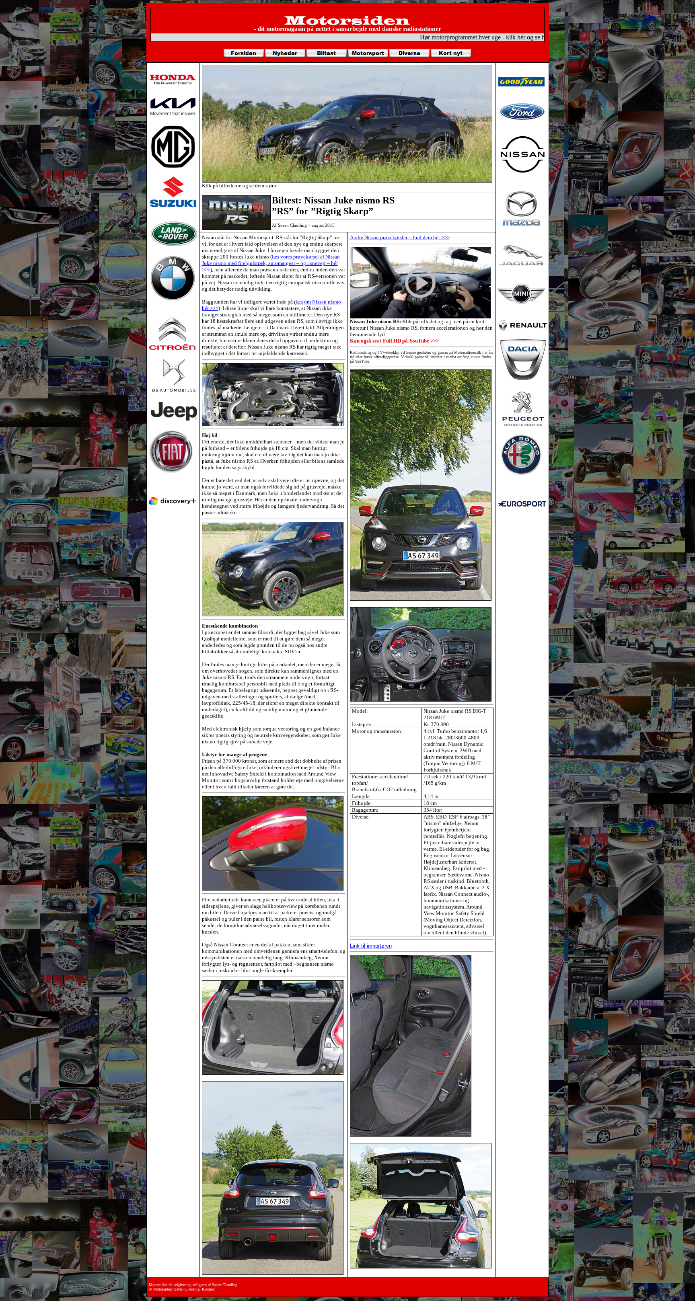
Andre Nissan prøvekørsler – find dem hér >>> (400, 237)
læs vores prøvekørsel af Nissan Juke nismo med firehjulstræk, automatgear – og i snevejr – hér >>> (271, 263)
